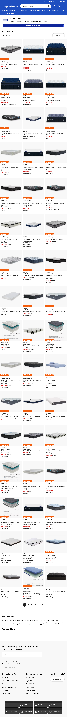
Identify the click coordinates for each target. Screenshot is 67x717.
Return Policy (30, 690)
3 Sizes (25, 272)
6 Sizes (25, 61)
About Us (5, 678)
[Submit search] (49, 6)
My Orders (29, 681)
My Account (30, 678)
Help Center (30, 687)
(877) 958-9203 (51, 1)
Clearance (10, 13)
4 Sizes (3, 61)
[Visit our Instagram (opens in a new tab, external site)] (13, 661)
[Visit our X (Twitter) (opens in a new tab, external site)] (6, 661)
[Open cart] (64, 6)
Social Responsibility (9, 687)
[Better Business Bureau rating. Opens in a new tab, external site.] (12, 704)
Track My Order (31, 684)
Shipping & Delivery (32, 693)
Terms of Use (6, 664)
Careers (5, 684)
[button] (50, 35)
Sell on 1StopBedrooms (10, 681)
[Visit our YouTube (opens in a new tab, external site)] (16, 661)
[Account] (54, 6)
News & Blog (6, 693)
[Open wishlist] (59, 6)
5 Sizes (3, 236)
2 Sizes (3, 272)
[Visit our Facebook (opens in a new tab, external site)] (9, 661)
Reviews (5, 690)
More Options (5, 200)
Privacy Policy (17, 664)
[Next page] (42, 605)
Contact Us (61, 1)
